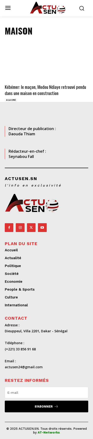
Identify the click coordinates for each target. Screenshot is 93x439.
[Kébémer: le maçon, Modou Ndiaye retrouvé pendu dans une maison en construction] (46, 62)
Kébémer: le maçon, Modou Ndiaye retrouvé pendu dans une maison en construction (45, 89)
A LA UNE (11, 100)
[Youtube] (42, 227)
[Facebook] (9, 227)
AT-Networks (49, 432)
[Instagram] (20, 227)
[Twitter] (31, 227)
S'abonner (44, 406)
